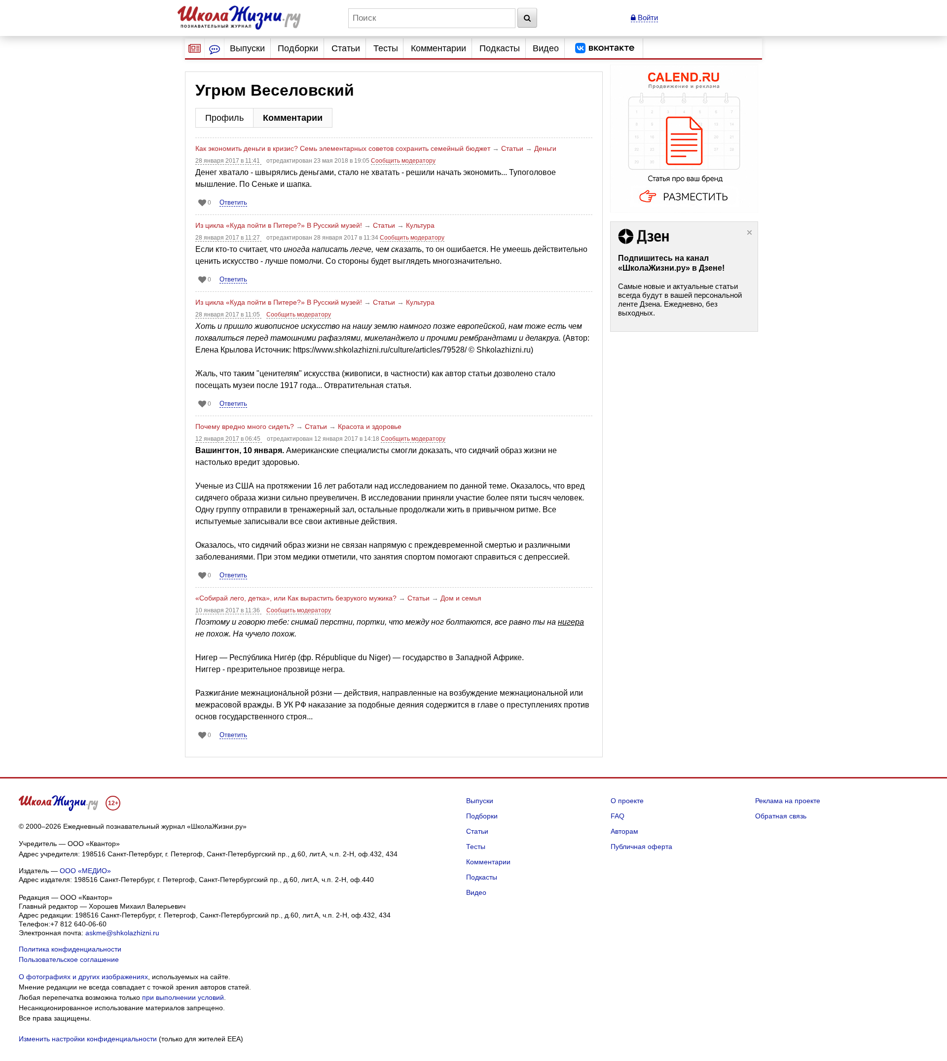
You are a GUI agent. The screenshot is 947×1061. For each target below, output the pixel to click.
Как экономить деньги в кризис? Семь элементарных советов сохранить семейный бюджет (342, 148)
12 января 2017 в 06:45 (228, 438)
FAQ (617, 816)
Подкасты (499, 48)
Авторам (624, 831)
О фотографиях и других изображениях (83, 977)
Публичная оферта (641, 846)
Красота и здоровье (369, 426)
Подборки (298, 48)
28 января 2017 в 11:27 (228, 237)
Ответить (233, 202)
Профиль (224, 118)
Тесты (385, 48)
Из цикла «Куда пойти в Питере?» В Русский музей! (278, 225)
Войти (647, 17)
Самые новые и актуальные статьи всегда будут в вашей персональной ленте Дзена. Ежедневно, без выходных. (680, 299)
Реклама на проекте (787, 801)
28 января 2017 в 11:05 (228, 314)
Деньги (545, 148)
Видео (546, 48)
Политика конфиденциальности (70, 949)
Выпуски (247, 48)
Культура (420, 225)
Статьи (345, 48)
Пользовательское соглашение (69, 959)
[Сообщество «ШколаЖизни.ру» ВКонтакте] (604, 48)
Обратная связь (780, 816)
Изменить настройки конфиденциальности (88, 1039)
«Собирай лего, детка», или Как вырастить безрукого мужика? (296, 598)
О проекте (627, 801)
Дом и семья (460, 598)
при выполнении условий (183, 997)
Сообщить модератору (403, 160)
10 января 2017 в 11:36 (228, 610)
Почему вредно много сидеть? (244, 426)
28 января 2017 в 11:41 (228, 160)
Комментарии (438, 48)
